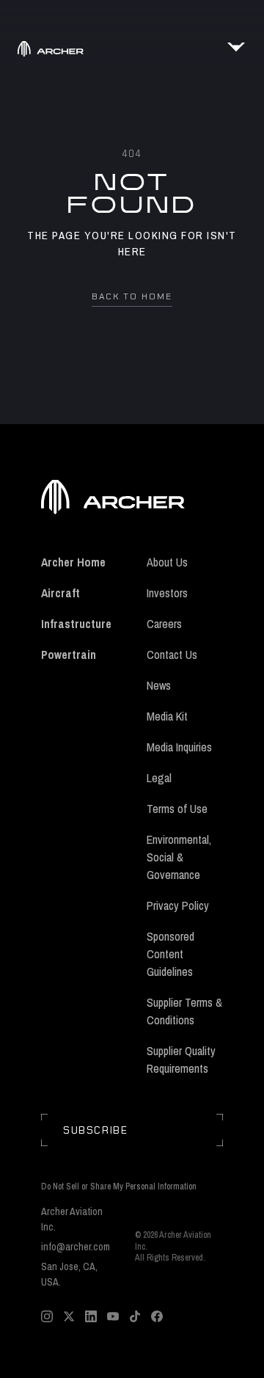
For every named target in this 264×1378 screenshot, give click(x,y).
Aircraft (60, 593)
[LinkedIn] (91, 1316)
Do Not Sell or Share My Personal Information (119, 1186)
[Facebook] (157, 1316)
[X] (69, 1316)
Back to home (132, 296)
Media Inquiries (179, 747)
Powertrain (68, 654)
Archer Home (73, 562)
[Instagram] (47, 1316)
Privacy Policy (178, 905)
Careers (164, 624)
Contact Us (172, 654)
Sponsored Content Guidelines (170, 954)
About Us (167, 562)
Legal (159, 778)
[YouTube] (113, 1316)
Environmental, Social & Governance (179, 857)
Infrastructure (76, 624)
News (159, 685)
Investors (167, 593)
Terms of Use (177, 809)
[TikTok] (135, 1316)
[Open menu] (236, 47)
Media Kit (167, 716)
